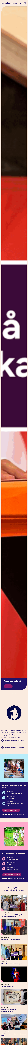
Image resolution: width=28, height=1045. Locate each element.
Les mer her (8, 686)
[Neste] (26, 693)
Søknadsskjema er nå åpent (11, 810)
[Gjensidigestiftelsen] (9, 3)
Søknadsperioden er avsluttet (12, 874)
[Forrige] (2, 693)
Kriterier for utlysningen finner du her (12, 814)
